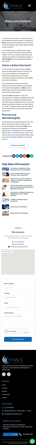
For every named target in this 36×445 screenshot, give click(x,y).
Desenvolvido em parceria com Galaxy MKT (18, 444)
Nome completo (9, 283)
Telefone (6, 293)
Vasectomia (8, 218)
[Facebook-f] (4, 374)
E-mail (6, 303)
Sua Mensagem (9, 313)
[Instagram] (9, 374)
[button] (29, 5)
